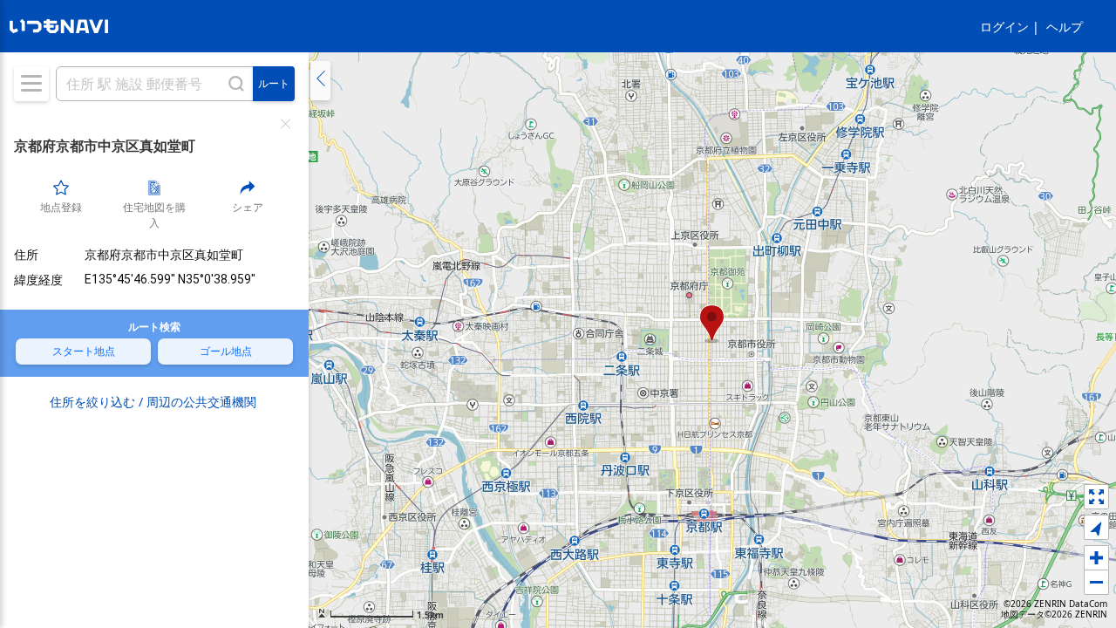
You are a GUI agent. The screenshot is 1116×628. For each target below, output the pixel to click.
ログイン (1004, 26)
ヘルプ (1064, 26)
